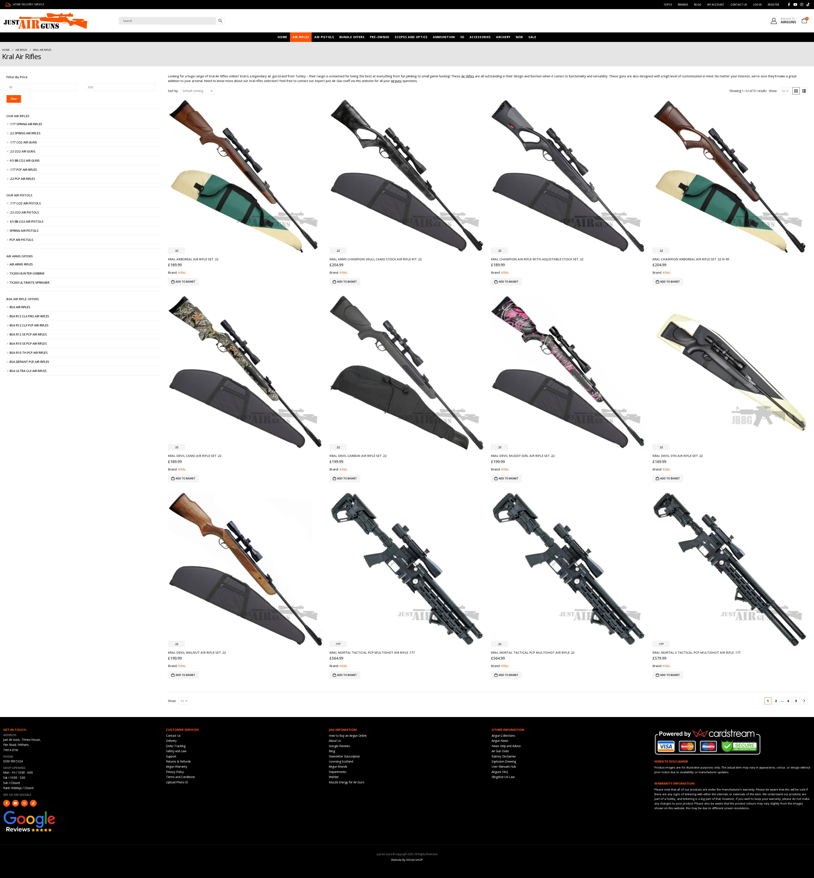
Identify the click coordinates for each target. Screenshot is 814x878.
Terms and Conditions (180, 777)
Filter (14, 99)
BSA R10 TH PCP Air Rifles (29, 352)
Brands (683, 4)
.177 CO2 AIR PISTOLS (25, 203)
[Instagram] (801, 4)
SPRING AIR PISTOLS (24, 230)
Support (171, 756)
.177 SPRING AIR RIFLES (26, 124)
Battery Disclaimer (504, 756)
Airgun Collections (503, 736)
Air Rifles (301, 37)
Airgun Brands (338, 766)
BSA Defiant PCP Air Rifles (29, 361)
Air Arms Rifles (21, 264)
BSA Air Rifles (20, 307)
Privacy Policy (175, 772)
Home (282, 37)
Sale (532, 37)
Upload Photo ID (177, 782)
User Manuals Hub (504, 766)
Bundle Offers (352, 37)
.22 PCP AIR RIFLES (22, 178)
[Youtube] (795, 4)
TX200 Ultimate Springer (29, 282)
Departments (337, 772)
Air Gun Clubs (500, 751)
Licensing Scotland (341, 761)
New (519, 37)
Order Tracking (175, 746)
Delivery (171, 741)
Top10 (667, 4)
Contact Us (738, 4)
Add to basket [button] (185, 281)
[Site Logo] (45, 21)
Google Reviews (339, 746)
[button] (796, 90)
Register (773, 4)
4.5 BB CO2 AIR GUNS (25, 160)
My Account (715, 4)
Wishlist (334, 777)
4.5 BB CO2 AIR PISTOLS (26, 221)
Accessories (480, 37)
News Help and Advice (506, 746)
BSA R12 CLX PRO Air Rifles (29, 316)
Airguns (396, 81)
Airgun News (500, 741)
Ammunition (444, 37)
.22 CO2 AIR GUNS (22, 151)
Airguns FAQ (500, 772)
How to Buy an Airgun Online (348, 736)
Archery (503, 37)
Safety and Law (176, 751)
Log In (757, 4)
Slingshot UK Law (503, 777)
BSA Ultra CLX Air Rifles (28, 371)
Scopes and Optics (411, 37)
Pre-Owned (379, 37)
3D (462, 37)
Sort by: (173, 91)
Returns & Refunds (178, 761)
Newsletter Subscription (344, 756)
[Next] (804, 700)
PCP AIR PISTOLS (21, 239)
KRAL (182, 272)
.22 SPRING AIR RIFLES (25, 133)
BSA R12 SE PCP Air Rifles (28, 334)
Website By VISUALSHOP (407, 860)
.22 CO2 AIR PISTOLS (24, 212)
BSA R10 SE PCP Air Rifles (28, 343)
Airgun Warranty (176, 766)
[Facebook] (789, 4)
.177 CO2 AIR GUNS (23, 142)
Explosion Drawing (504, 761)
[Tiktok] (808, 4)
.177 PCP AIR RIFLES (23, 169)
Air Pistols (324, 37)
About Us (335, 741)
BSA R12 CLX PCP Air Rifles (29, 325)
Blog (697, 4)
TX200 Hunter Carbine (27, 273)
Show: (773, 91)
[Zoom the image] (29, 812)
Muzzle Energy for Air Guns (346, 782)
